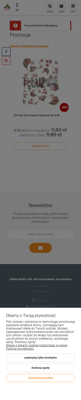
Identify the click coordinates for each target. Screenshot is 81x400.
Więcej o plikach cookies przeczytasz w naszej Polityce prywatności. (36, 347)
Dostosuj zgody (40, 367)
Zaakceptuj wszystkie (40, 377)
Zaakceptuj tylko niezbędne (40, 357)
